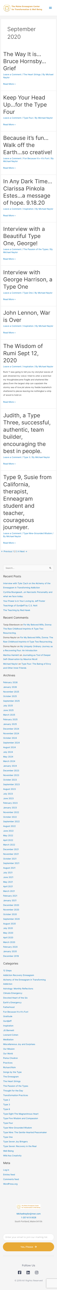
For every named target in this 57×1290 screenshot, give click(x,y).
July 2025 (8, 705)
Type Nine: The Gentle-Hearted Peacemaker (25, 1132)
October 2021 (9, 858)
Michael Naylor (10, 664)
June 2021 (8, 877)
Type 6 (6, 1109)
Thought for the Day (13, 1090)
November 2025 (11, 692)
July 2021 (7, 872)
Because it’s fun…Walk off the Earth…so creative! (27, 145)
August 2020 (9, 923)
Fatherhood (8, 1007)
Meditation (8, 1039)
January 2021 (9, 900)
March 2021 (9, 891)
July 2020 (8, 928)
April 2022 (8, 840)
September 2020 (11, 919)
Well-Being (8, 1151)
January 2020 (10, 951)
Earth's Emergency (12, 1002)
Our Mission (9, 1049)
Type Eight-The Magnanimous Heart (20, 1114)
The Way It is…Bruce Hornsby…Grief (24, 61)
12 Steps (7, 970)
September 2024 (11, 742)
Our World (8, 1053)
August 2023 (9, 789)
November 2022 (11, 812)
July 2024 (8, 752)
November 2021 (11, 854)
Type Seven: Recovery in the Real (19, 1146)
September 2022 (11, 821)
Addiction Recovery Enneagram (18, 975)
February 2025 (10, 719)
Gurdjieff (7, 1021)
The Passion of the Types (35, 249)
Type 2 (6, 1100)
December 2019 (11, 956)
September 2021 (11, 863)
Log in (6, 1170)
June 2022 (8, 831)
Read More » (9, 83)
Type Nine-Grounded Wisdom (37, 533)
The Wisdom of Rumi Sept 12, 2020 (23, 353)
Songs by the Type (12, 1072)
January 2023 (10, 807)
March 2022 (9, 844)
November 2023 (11, 775)
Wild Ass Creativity (12, 1155)
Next (23, 551)
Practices (7, 1063)
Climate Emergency (12, 993)
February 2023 (10, 803)
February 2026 (10, 682)
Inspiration (28, 209)
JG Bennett (8, 1030)
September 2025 (11, 701)
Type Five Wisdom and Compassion (20, 1118)
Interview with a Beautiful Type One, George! (24, 236)
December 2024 (11, 729)
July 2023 (8, 794)
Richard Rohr (9, 1067)
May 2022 (8, 835)
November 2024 (11, 733)
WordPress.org (10, 1184)
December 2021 (11, 849)
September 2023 (11, 784)
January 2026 (10, 687)
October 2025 (10, 696)
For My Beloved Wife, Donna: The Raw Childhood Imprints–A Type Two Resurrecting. (27, 628)
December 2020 (11, 905)
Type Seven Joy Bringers (15, 1141)
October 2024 (10, 738)
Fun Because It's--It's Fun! (36, 158)
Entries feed (9, 1174)
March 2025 (9, 715)
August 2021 (9, 868)
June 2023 (8, 798)
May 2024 (8, 756)
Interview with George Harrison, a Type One (27, 279)
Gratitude (7, 1016)
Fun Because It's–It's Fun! (15, 1012)
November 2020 (11, 909)
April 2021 (8, 886)
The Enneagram (11, 1076)
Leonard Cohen (10, 1035)
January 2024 (10, 766)
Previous (6, 551)
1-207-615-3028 (28, 1217)
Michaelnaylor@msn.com (29, 1214)
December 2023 (11, 770)
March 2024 (9, 761)
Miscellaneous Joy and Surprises (19, 1044)
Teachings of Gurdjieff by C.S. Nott (20, 605)
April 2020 (8, 937)
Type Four (28, 118)
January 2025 (10, 724)
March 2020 (9, 942)
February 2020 (10, 947)
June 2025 (8, 710)
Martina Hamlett (11, 655)
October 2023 (10, 780)
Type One (28, 293)
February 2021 (10, 896)
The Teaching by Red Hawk (16, 610)
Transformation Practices (15, 1095)
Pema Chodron (10, 1058)
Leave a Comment (12, 74)
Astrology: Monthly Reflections (18, 988)
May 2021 (8, 882)
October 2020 (10, 914)
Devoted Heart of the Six (15, 998)
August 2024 (9, 747)
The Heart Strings (32, 74)
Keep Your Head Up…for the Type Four (25, 104)
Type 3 (26, 457)
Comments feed (11, 1179)
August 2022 (9, 826)
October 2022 (10, 817)
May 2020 (8, 933)
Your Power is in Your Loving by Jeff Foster (24, 601)
